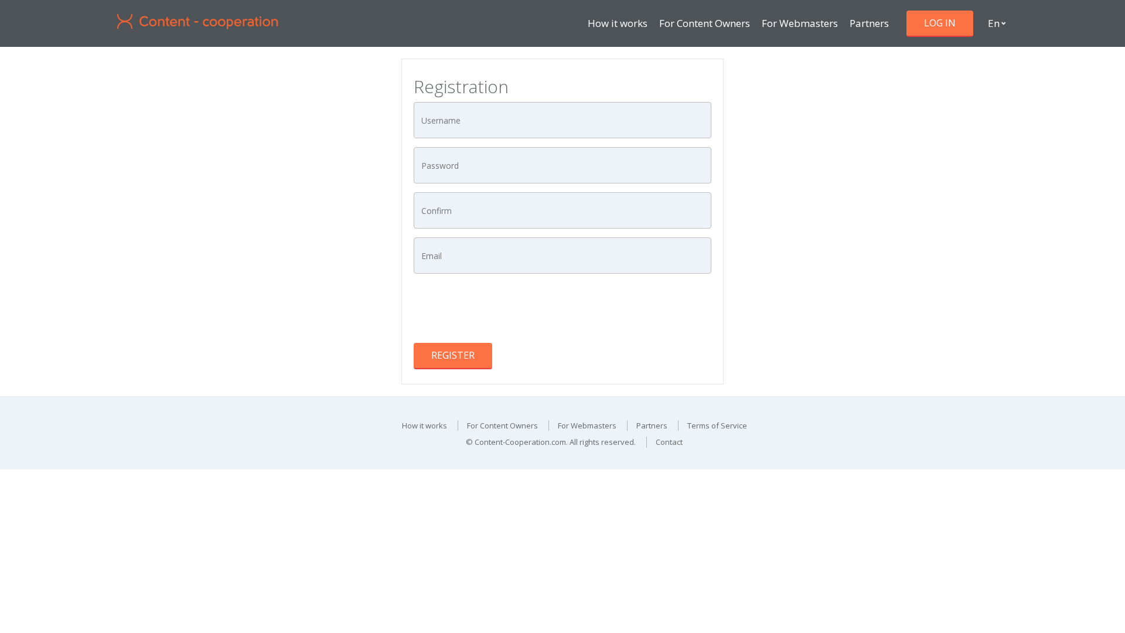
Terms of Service (717, 425)
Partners (869, 23)
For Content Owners (704, 23)
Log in (940, 22)
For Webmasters (800, 23)
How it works (617, 23)
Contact (669, 442)
